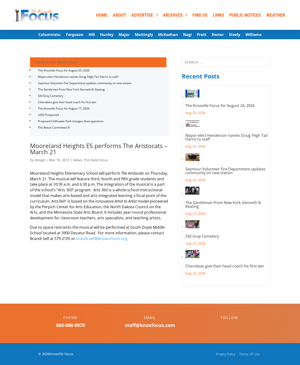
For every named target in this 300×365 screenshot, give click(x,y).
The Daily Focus (96, 160)
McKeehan (168, 35)
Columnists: (49, 35)
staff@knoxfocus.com (150, 325)
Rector (218, 35)
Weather (275, 15)
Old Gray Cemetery (50, 96)
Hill (92, 35)
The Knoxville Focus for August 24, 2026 (64, 70)
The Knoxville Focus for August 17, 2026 (64, 108)
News (77, 160)
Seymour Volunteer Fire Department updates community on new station (84, 83)
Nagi (187, 35)
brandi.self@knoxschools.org (101, 238)
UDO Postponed (48, 115)
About (119, 15)
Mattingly (144, 35)
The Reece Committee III (54, 128)
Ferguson (74, 35)
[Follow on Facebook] (225, 326)
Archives (173, 15)
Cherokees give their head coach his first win (67, 102)
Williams (253, 35)
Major (124, 35)
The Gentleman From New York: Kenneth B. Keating (71, 89)
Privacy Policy (225, 354)
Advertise (142, 15)
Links (218, 15)
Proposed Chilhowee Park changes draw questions (71, 121)
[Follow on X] (234, 326)
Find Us (200, 15)
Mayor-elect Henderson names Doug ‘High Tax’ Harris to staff (78, 77)
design (40, 160)
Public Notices (245, 15)
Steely (234, 35)
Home (102, 15)
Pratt (201, 35)
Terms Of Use (249, 354)
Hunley (106, 35)
